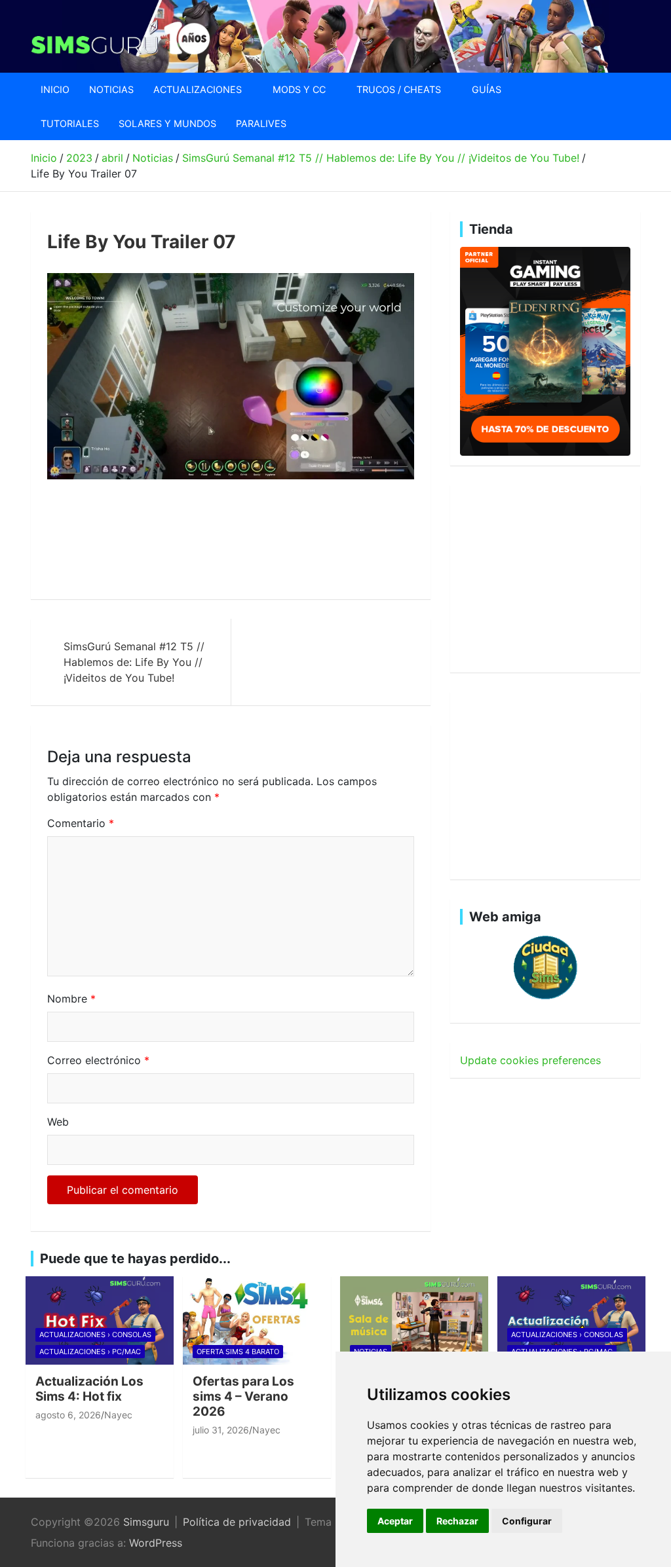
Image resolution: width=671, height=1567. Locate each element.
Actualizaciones (197, 89)
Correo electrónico (98, 1060)
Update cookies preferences (530, 1060)
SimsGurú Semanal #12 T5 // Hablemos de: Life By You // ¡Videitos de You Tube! (134, 662)
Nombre (71, 998)
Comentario (80, 823)
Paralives (261, 123)
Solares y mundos (167, 123)
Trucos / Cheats (398, 89)
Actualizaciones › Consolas (95, 1334)
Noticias (111, 89)
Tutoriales (70, 123)
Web (58, 1121)
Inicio (55, 89)
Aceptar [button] (395, 1520)
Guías (486, 89)
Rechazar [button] (457, 1520)
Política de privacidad (237, 1521)
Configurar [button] (527, 1520)
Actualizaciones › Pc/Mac (90, 1351)
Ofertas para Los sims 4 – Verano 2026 (243, 1396)
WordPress (155, 1542)
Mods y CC (299, 89)
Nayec (118, 1414)
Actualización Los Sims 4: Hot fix (89, 1389)
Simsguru (146, 1521)
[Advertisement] (285, 539)
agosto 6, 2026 (68, 1414)
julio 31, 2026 (221, 1429)
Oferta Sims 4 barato (238, 1351)
